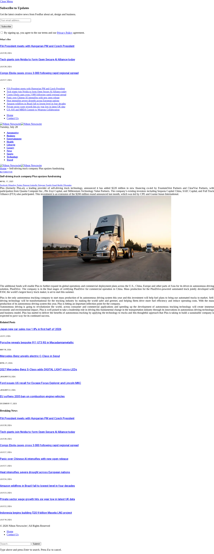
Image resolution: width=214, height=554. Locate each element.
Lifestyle (11, 144)
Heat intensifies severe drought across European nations (33, 100)
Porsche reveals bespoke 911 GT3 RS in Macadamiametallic (37, 342)
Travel (10, 160)
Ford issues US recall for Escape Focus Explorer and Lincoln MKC (40, 383)
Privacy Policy (64, 32)
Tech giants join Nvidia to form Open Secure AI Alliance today (37, 59)
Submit (36, 544)
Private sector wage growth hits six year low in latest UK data (36, 106)
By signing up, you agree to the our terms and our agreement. (44, 32)
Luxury (10, 147)
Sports (10, 153)
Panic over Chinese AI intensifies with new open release (33, 97)
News (9, 150)
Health (10, 141)
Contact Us (13, 118)
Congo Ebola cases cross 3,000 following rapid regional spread (39, 73)
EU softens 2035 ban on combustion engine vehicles (32, 396)
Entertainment (14, 138)
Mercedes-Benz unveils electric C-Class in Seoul (30, 356)
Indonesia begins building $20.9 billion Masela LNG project (36, 512)
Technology (12, 156)
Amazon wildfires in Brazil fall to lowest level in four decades (36, 103)
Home (10, 115)
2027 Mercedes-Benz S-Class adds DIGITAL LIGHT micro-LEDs (38, 369)
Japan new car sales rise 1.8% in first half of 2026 (30, 329)
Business (11, 135)
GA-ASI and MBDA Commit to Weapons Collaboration (33, 109)
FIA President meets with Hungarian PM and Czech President (37, 46)
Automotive (13, 132)
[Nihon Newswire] (21, 124)
